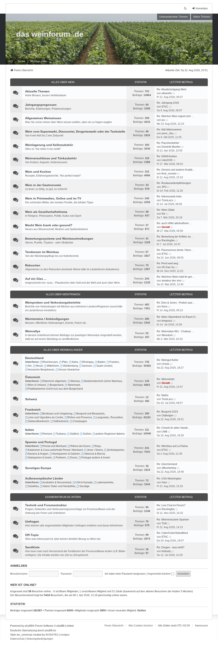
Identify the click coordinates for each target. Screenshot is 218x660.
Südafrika (33, 486)
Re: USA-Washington (169, 478)
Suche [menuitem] (21, 61)
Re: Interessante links (169, 196)
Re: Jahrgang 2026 (168, 102)
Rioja (98, 446)
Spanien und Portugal (41, 442)
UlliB (164, 431)
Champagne (80, 421)
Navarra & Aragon (38, 453)
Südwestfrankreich (38, 421)
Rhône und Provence (79, 417)
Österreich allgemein (54, 381)
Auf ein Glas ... (35, 278)
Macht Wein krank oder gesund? (48, 225)
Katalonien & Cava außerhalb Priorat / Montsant (55, 449)
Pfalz (65, 361)
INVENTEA (52, 634)
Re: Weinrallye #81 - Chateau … (175, 331)
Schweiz (31, 399)
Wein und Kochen (38, 171)
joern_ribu (168, 133)
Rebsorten (32, 265)
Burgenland (56, 384)
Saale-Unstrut (104, 365)
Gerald (166, 227)
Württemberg (70, 365)
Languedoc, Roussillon (109, 417)
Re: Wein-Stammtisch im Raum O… (177, 316)
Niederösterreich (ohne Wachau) (103, 381)
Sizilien (87, 433)
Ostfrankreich (61, 421)
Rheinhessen (50, 361)
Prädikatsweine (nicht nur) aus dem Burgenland (55, 388)
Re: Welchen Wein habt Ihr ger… (176, 276)
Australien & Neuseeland (56, 482)
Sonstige (84, 486)
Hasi (164, 482)
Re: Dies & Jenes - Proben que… (176, 302)
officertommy (169, 467)
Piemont (47, 433)
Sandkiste (32, 547)
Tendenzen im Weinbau (42, 252)
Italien (29, 429)
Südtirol (74, 433)
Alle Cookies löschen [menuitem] (140, 625)
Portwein (61, 457)
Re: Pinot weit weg (167, 263)
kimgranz (167, 320)
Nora (164, 306)
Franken (114, 361)
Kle (163, 213)
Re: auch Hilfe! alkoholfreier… (174, 223)
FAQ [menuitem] (10, 61)
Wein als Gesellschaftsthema (46, 211)
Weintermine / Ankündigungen (47, 319)
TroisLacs (167, 200)
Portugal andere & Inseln (95, 457)
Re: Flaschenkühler (168, 142)
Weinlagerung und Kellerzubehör (49, 145)
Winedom (167, 335)
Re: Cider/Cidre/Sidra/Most (172, 532)
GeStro (141, 610)
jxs (163, 120)
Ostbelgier (168, 415)
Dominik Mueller (171, 146)
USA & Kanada (84, 482)
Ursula (165, 363)
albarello (167, 93)
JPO (164, 186)
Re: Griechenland (167, 464)
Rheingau (88, 361)
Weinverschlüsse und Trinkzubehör (51, 158)
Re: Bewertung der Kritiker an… (175, 236)
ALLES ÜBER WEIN (63, 82)
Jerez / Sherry (95, 449)
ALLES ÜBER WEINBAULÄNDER (63, 349)
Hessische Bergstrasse (41, 369)
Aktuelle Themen (37, 91)
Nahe (75, 361)
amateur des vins (171, 280)
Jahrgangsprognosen (41, 104)
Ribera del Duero (80, 446)
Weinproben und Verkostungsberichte (52, 302)
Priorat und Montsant (54, 446)
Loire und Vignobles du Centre (45, 417)
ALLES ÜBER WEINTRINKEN (63, 294)
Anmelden (18, 565)
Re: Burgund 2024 (167, 411)
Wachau (75, 381)
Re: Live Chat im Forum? (171, 505)
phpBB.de (50, 630)
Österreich (32, 377)
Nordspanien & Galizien (66, 453)
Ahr (30, 365)
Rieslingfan (168, 240)
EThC (165, 106)
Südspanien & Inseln (40, 457)
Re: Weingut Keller (167, 360)
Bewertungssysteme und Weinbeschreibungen (59, 238)
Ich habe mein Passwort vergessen (125, 573)
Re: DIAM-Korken (167, 156)
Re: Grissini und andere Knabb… (176, 169)
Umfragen (32, 521)
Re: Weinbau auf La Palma (172, 446)
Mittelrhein (53, 365)
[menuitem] (38, 61)
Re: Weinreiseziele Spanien (173, 519)
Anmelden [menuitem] (202, 8)
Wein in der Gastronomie (43, 185)
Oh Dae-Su (168, 267)
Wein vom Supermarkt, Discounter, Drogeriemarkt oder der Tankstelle (75, 131)
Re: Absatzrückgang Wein (171, 89)
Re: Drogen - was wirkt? (170, 547)
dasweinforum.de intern (63, 497)
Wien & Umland (37, 384)
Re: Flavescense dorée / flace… (175, 250)
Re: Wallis (162, 395)
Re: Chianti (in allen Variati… (173, 427)
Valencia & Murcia (94, 453)
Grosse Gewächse (69, 369)
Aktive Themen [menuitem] (201, 16)
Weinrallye (32, 331)
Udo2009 (167, 160)
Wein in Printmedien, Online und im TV (53, 198)
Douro (73, 457)
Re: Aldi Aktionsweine (169, 129)
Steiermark (73, 384)
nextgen (65, 634)
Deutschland (34, 358)
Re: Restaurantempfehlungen (174, 183)
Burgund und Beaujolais (90, 413)
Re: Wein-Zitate (166, 209)
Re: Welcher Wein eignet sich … (175, 116)
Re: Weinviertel (165, 379)
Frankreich (33, 409)
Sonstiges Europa (38, 468)
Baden (101, 361)
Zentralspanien (115, 449)
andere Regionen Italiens (110, 433)
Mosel (39, 365)
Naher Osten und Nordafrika (59, 486)
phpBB (29, 625)
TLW (164, 523)
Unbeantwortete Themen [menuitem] (173, 16)
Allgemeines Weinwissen (43, 118)
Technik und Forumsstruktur (46, 505)
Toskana (61, 433)
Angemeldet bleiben (159, 573)
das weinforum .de (49, 34)
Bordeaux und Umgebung (57, 413)
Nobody (166, 551)
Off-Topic (32, 535)
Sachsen (87, 365)
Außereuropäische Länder (44, 478)
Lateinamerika (105, 482)
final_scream (169, 173)
